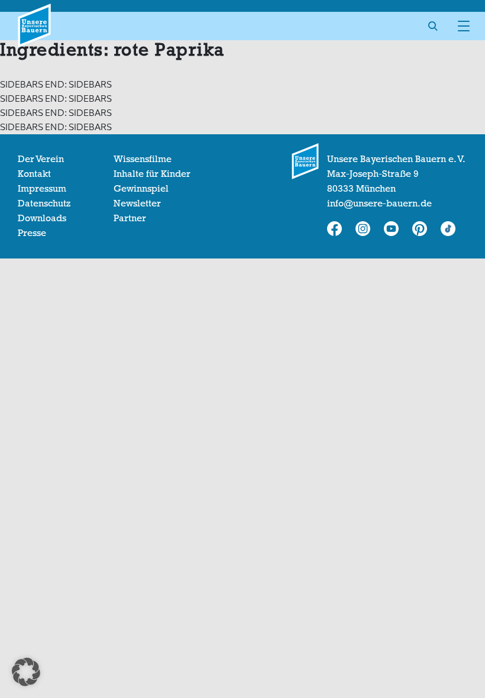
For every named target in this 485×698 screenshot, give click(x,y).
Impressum (42, 188)
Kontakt (34, 174)
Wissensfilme (143, 159)
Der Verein (41, 159)
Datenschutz (44, 203)
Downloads (42, 218)
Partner (130, 218)
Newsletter (137, 203)
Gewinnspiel (141, 188)
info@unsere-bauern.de (379, 203)
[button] (26, 672)
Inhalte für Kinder (152, 174)
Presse (32, 233)
